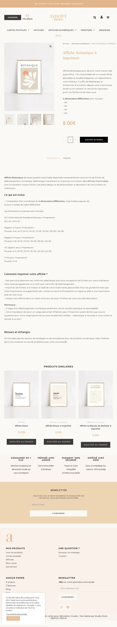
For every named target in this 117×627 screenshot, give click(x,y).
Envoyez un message (68, 552)
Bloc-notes (11, 563)
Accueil (66, 44)
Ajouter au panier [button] (21, 441)
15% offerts (27, 19)
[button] (94, 17)
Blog (59, 35)
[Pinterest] (68, 607)
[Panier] (108, 17)
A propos (10, 582)
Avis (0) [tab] (66, 158)
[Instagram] (61, 607)
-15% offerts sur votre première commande (58, 4)
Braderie (104, 30)
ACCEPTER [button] (13, 618)
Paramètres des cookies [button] (16, 614)
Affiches (39, 30)
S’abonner (11, 585)
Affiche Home (21, 425)
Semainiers (11, 566)
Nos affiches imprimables (95, 181)
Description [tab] (53, 158)
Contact (62, 556)
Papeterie (86, 30)
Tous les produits (14, 552)
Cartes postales (17, 30)
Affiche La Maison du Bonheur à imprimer (95, 427)
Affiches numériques (61, 30)
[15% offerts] (27, 15)
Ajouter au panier (94, 140)
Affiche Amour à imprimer (58, 425)
